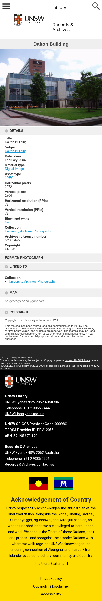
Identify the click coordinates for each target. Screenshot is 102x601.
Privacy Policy (8, 357)
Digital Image (14, 169)
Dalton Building (15, 151)
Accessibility (51, 594)
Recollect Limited (58, 365)
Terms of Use (25, 357)
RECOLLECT (7, 365)
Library (59, 7)
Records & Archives (62, 27)
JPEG (9, 178)
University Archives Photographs (32, 281)
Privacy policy (51, 579)
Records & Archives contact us (29, 464)
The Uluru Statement (51, 564)
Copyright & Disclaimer (51, 586)
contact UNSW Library (77, 360)
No (7, 222)
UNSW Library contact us (24, 414)
